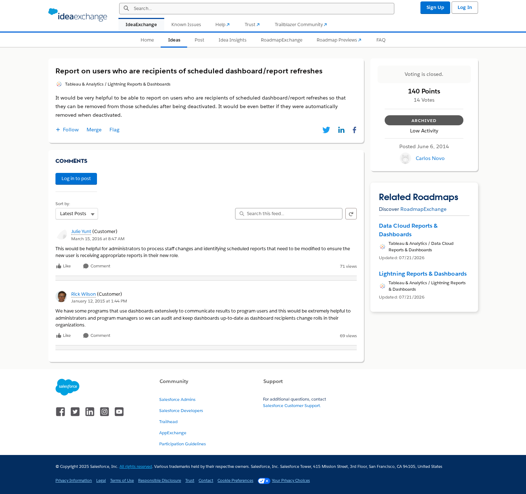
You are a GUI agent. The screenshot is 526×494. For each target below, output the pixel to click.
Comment (99, 266)
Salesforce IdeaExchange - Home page (77, 15)
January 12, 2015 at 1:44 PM (99, 301)
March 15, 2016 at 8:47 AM (98, 239)
